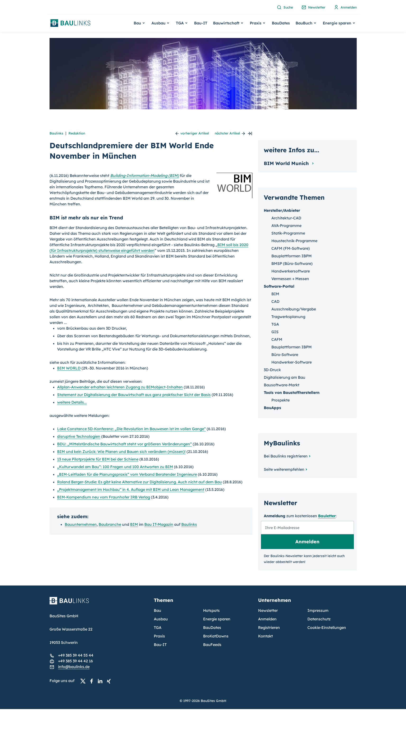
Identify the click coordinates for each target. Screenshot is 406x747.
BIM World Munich (287, 163)
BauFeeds (212, 644)
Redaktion (76, 133)
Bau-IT (200, 23)
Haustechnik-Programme (294, 240)
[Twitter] (84, 681)
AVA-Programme (286, 225)
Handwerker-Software (291, 362)
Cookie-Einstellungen (326, 627)
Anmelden (267, 619)
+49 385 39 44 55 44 (75, 655)
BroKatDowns (215, 636)
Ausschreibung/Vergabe (293, 309)
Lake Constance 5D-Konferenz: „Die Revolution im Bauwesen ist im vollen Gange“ (131, 428)
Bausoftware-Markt (281, 385)
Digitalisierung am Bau (284, 377)
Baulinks (56, 133)
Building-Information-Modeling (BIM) (144, 175)
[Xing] (110, 681)
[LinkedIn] (101, 681)
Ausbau (161, 619)
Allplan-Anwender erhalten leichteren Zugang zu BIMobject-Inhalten (120, 387)
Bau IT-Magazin (158, 524)
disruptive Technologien (78, 436)
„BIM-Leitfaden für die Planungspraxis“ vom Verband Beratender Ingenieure (127, 474)
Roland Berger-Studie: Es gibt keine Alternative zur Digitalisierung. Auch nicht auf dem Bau (139, 482)
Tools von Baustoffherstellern (291, 392)
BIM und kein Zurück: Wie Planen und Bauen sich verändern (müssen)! (121, 451)
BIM (134, 524)
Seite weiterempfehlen (284, 469)
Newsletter (268, 610)
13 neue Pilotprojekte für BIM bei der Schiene (97, 459)
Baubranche (110, 524)
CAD (275, 301)
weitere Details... (72, 402)
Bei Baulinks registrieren (286, 456)
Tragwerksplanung (288, 316)
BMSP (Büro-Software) (292, 263)
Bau (157, 610)
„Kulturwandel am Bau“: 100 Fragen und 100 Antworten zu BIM (115, 466)
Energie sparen (216, 619)
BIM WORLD (69, 368)
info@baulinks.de (74, 666)
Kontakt (265, 636)
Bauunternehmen (81, 524)
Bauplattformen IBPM (291, 256)
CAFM (276, 339)
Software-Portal (279, 286)
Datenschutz (319, 619)
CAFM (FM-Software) (290, 248)
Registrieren (269, 627)
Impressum (317, 610)
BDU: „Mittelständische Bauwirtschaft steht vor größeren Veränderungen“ (124, 444)
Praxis (159, 636)
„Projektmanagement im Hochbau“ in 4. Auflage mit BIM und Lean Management (130, 489)
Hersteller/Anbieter (282, 210)
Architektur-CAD (286, 218)
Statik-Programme (288, 233)
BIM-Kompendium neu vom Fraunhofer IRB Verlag (103, 497)
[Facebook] (93, 681)
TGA (275, 324)
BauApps (272, 407)
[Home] (99, 603)
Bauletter (327, 515)
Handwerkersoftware (290, 271)
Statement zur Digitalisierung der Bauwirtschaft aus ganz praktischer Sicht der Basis (134, 394)
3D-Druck (272, 369)
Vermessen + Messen (290, 278)
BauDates (281, 23)
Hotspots (211, 610)
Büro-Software (284, 354)
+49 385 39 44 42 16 (75, 661)
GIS (274, 331)
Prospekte (280, 400)
